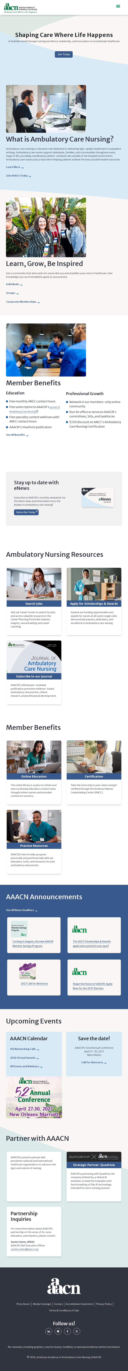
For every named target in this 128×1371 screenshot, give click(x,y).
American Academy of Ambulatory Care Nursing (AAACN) (69, 1357)
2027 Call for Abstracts (34, 983)
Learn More (14, 167)
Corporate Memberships (21, 301)
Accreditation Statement (79, 1304)
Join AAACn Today (17, 175)
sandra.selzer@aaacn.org (24, 1249)
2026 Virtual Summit (22, 1057)
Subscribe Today (25, 512)
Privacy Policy (104, 1304)
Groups (11, 293)
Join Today (64, 54)
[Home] (22, 8)
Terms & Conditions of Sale (64, 1310)
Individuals (13, 285)
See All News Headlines (20, 910)
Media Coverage (42, 1304)
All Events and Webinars (24, 1066)
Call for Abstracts (92, 1062)
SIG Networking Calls (23, 1049)
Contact (58, 1304)
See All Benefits (15, 434)
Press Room (23, 1304)
